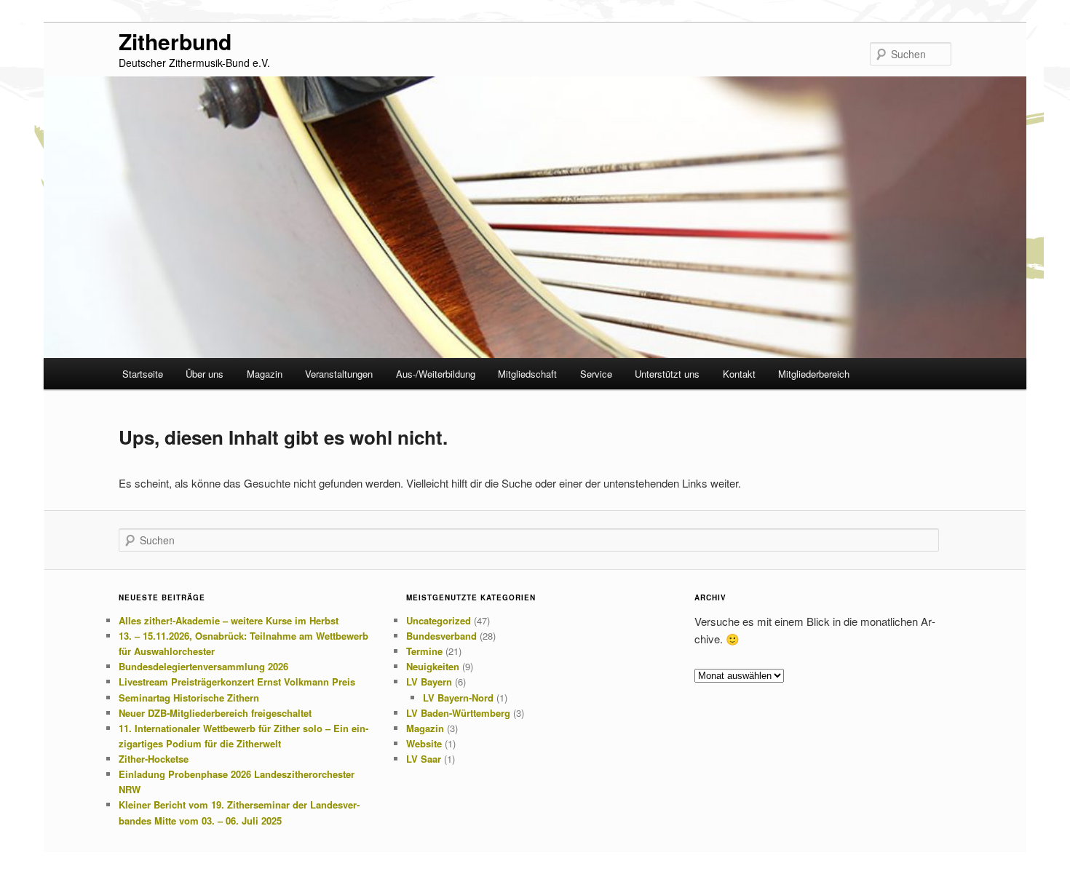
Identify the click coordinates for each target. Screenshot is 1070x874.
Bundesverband (441, 636)
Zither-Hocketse (154, 759)
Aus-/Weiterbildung (435, 374)
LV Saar (423, 759)
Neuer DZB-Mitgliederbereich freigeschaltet (215, 713)
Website (424, 743)
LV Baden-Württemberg (458, 713)
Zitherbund (175, 41)
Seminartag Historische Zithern (189, 697)
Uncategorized (438, 620)
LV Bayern (429, 681)
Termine (424, 651)
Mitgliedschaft (527, 374)
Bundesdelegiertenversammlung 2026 (203, 666)
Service (596, 374)
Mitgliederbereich (813, 374)
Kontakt (739, 374)
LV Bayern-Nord (458, 697)
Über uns (204, 374)
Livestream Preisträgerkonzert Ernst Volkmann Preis (237, 681)
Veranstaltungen (339, 374)
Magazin (264, 374)
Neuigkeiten (432, 666)
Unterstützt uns (667, 374)
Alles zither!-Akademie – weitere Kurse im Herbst (228, 620)
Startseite (142, 374)
